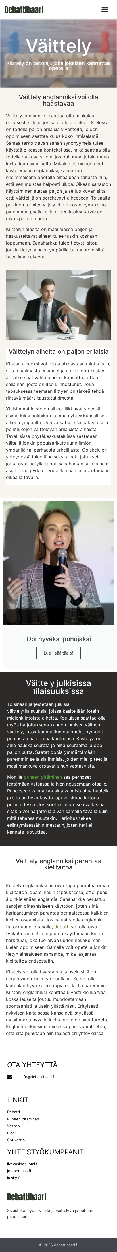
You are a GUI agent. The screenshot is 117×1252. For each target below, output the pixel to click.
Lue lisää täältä (58, 653)
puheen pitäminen (43, 777)
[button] (104, 9)
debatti (62, 926)
